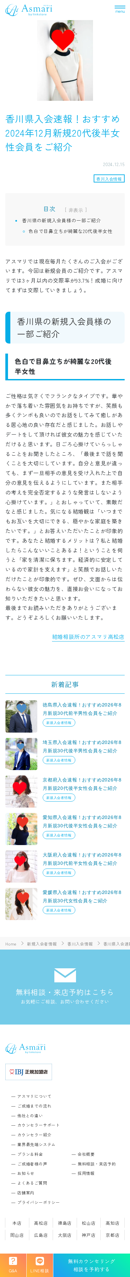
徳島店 (65, 1223)
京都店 (112, 1235)
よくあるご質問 (32, 1183)
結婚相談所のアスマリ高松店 (88, 636)
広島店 (41, 1235)
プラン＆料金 (30, 1154)
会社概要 (86, 1154)
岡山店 (17, 1235)
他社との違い (30, 1115)
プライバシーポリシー (38, 1202)
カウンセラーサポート (38, 1125)
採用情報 (86, 1173)
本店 (17, 1223)
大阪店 (65, 1235)
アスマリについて (34, 1096)
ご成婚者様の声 (32, 1164)
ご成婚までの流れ (34, 1106)
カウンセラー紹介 (34, 1134)
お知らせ (25, 1173)
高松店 (41, 1223)
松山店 (88, 1223)
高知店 (112, 1223)
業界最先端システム (36, 1144)
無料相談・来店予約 (97, 1164)
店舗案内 (25, 1192)
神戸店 (88, 1235)
